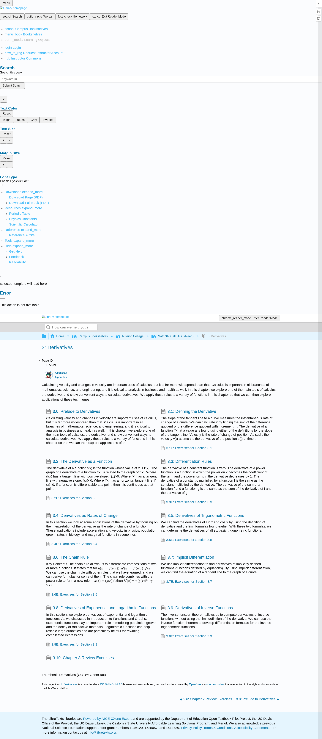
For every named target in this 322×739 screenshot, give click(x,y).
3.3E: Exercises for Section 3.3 (189, 502)
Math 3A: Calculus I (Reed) (175, 336)
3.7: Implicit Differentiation (191, 557)
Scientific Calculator (24, 224)
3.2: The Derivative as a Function (82, 461)
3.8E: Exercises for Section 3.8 (74, 644)
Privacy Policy (191, 728)
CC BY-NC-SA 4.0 (111, 684)
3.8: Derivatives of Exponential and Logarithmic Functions (104, 607)
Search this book (11, 72)
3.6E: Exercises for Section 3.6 (74, 594)
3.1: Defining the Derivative (192, 411)
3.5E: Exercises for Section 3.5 (189, 540)
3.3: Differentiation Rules (190, 461)
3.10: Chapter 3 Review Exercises (83, 657)
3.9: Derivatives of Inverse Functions (200, 607)
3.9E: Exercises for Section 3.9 (189, 636)
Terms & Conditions (218, 728)
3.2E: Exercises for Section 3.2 (74, 498)
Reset (6, 113)
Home (60, 336)
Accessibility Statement (251, 728)
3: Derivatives (69, 684)
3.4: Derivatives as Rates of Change (85, 515)
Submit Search (12, 85)
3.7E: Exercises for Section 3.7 (189, 581)
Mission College (132, 336)
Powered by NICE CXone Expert (107, 719)
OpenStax (61, 372)
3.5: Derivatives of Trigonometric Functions (206, 515)
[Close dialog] (2, 298)
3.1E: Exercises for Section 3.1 (189, 448)
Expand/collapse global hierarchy (46, 336)
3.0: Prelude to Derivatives (76, 411)
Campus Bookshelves (93, 336)
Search (48, 327)
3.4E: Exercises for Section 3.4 (74, 544)
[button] (16, 257)
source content (215, 684)
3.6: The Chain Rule (71, 557)
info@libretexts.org (101, 732)
